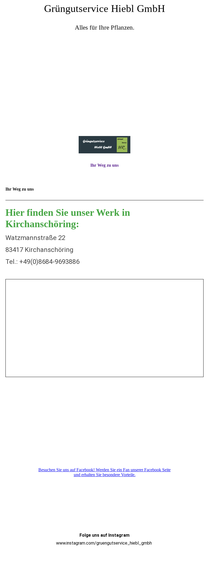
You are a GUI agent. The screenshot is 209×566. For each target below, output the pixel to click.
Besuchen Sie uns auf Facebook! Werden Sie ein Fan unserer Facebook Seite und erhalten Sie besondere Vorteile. (104, 472)
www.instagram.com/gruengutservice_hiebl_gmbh (104, 543)
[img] (104, 85)
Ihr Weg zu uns (104, 165)
